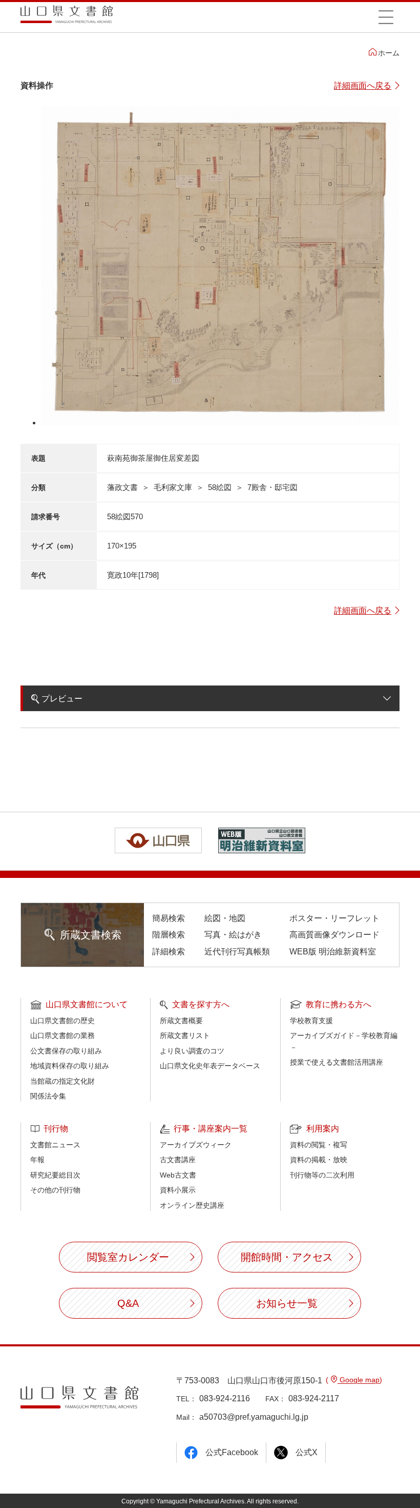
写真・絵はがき (233, 934)
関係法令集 (48, 1096)
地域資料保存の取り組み (69, 1066)
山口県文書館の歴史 (62, 1020)
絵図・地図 (224, 918)
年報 (37, 1160)
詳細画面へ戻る (362, 85)
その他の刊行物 (55, 1190)
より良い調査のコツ (192, 1051)
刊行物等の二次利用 (322, 1175)
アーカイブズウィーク (196, 1145)
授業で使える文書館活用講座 (336, 1062)
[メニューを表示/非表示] (386, 17)
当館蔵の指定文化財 (62, 1081)
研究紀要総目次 (55, 1175)
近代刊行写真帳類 (237, 951)
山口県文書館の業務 (62, 1035)
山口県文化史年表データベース (210, 1066)
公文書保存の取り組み (66, 1051)
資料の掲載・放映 (318, 1160)
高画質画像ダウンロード (334, 934)
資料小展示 (178, 1190)
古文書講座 (178, 1160)
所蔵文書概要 (181, 1020)
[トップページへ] (66, 18)
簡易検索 (168, 918)
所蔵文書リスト (185, 1035)
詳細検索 (168, 951)
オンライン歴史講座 (192, 1205)
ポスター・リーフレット (334, 918)
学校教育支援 (311, 1020)
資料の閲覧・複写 (318, 1145)
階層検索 (168, 934)
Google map (359, 1380)
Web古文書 (178, 1175)
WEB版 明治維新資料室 (332, 951)
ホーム (389, 53)
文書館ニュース (55, 1145)
